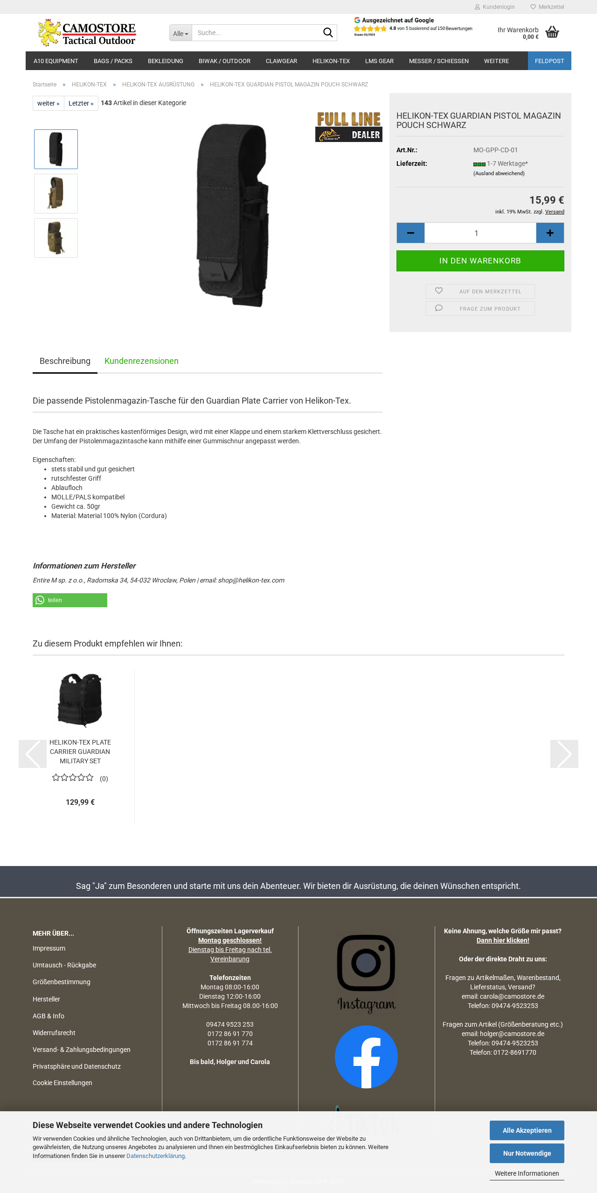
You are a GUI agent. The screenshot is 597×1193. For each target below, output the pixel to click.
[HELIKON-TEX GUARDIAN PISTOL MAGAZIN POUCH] (235, 215)
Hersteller (46, 999)
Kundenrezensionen (141, 361)
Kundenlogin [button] (497, 7)
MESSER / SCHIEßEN (439, 60)
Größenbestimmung (61, 982)
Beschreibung (65, 361)
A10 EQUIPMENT (56, 60)
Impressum (49, 948)
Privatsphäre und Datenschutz (77, 1066)
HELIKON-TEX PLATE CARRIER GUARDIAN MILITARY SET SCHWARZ (80, 752)
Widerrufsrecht (54, 1033)
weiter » (48, 103)
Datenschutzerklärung (155, 1155)
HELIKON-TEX (331, 60)
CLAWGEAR (281, 60)
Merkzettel (550, 7)
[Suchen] (328, 33)
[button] (410, 232)
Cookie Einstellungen (62, 1082)
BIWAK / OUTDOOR (224, 60)
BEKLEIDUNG (165, 60)
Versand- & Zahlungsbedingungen (82, 1049)
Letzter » (81, 103)
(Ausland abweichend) (499, 173)
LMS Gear (379, 60)
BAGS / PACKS (113, 60)
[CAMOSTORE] (94, 32)
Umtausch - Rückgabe (64, 965)
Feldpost (549, 60)
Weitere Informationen (527, 1173)
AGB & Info (48, 1016)
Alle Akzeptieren (527, 1130)
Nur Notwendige (527, 1153)
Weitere (496, 60)
